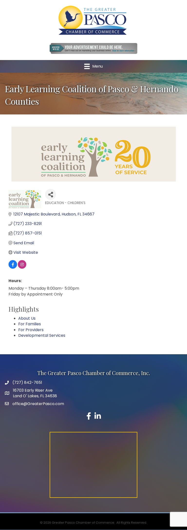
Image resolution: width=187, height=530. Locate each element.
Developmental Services (41, 335)
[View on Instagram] (22, 267)
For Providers (31, 330)
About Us (27, 318)
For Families (29, 324)
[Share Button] (50, 194)
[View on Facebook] (13, 267)
